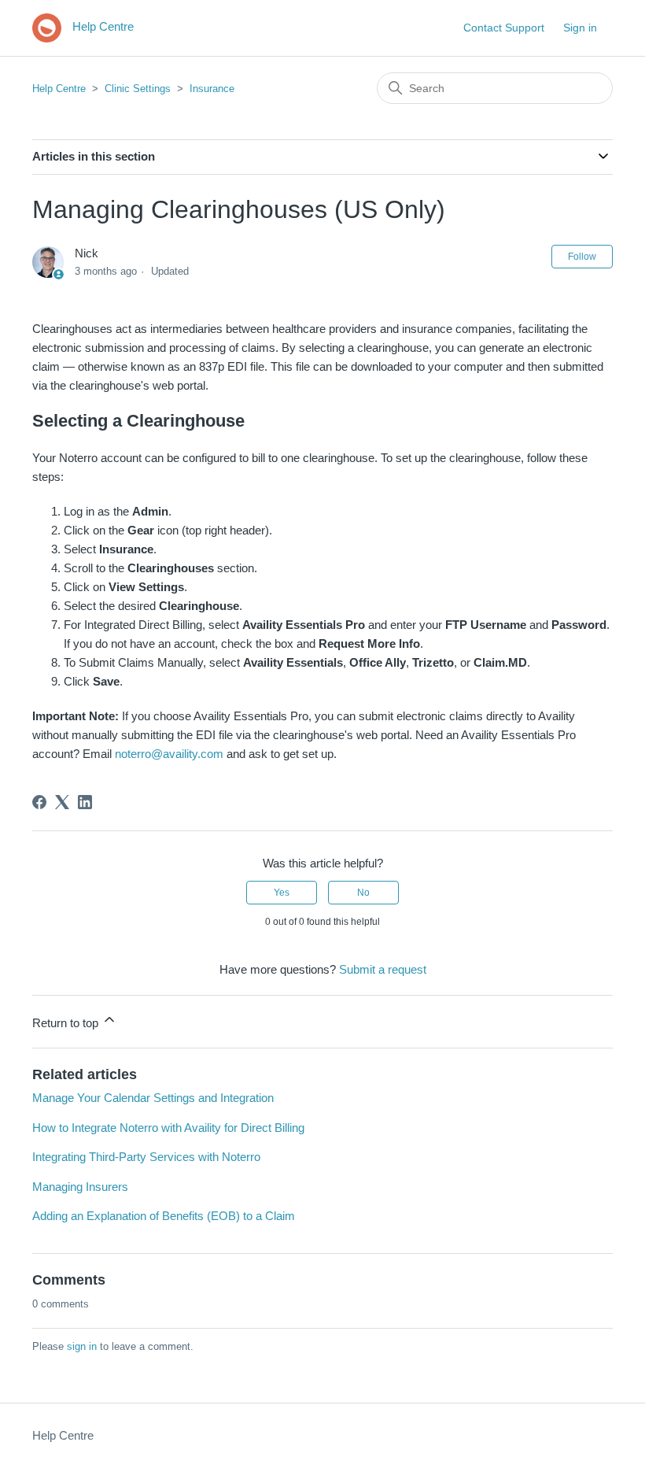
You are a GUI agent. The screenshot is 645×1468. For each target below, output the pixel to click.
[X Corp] (62, 802)
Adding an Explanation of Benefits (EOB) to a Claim (163, 1215)
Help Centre (59, 88)
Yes (281, 892)
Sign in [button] (580, 27)
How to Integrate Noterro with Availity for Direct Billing (168, 1127)
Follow (582, 256)
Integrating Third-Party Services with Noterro (146, 1156)
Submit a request (382, 969)
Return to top (66, 1023)
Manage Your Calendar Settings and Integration (153, 1097)
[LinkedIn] (85, 802)
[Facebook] (39, 802)
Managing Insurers (80, 1186)
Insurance (212, 88)
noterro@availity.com (169, 753)
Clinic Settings (138, 88)
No (363, 892)
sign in (82, 1346)
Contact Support (503, 27)
